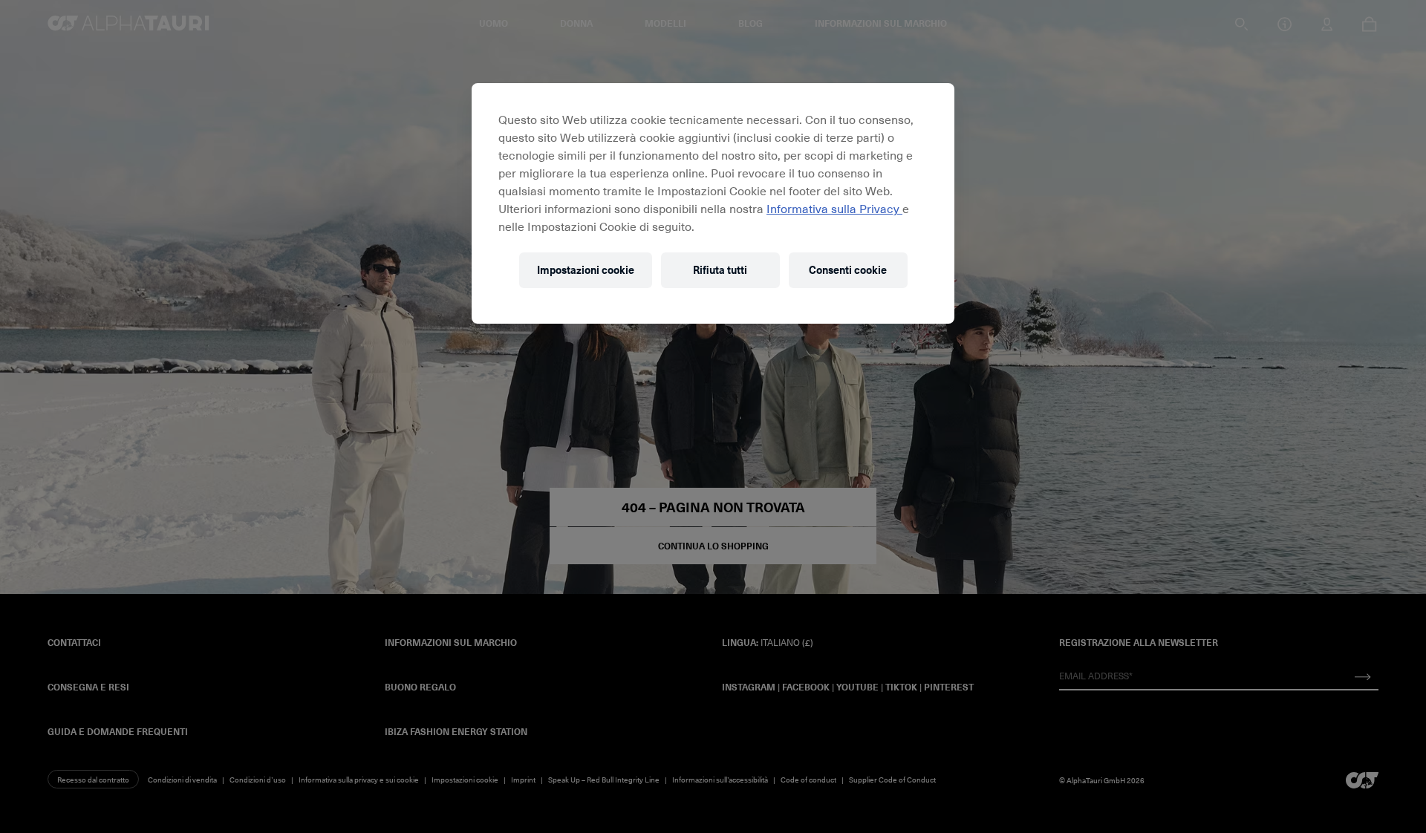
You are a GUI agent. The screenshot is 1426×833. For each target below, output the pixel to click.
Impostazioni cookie (585, 270)
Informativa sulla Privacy (834, 208)
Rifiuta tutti (720, 270)
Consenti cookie (848, 270)
